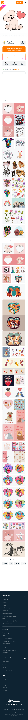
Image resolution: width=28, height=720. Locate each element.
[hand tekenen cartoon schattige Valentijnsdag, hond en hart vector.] (8, 165)
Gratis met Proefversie (14, 49)
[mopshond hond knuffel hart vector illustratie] (8, 504)
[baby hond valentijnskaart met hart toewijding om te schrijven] (8, 107)
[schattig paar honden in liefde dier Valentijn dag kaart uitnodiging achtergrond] (9, 390)
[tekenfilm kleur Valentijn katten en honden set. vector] (9, 475)
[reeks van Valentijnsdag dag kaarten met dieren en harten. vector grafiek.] (9, 621)
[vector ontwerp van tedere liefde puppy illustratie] (18, 360)
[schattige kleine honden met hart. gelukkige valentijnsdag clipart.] (7, 188)
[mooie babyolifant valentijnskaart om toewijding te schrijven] (8, 632)
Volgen (22, 43)
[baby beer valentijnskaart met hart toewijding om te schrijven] (8, 154)
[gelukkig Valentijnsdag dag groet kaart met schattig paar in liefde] (8, 656)
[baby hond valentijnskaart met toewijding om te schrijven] (8, 327)
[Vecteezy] (2, 2)
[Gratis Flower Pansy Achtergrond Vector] (9, 238)
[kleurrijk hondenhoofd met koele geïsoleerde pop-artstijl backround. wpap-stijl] (7, 296)
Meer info (6, 72)
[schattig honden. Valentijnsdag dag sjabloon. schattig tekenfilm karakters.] (8, 515)
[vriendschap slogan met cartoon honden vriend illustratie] (9, 268)
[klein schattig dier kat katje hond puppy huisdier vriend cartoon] (8, 310)
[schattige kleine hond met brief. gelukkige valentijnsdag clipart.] (19, 188)
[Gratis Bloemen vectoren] (9, 249)
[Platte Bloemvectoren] (13, 282)
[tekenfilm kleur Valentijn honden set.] (13, 486)
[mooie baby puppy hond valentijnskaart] (8, 118)
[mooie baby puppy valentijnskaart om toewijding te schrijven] (8, 130)
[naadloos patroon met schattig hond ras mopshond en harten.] (8, 644)
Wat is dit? (16, 69)
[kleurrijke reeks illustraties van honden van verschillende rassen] (13, 215)
